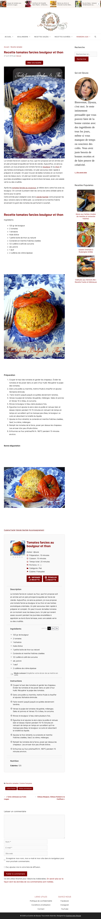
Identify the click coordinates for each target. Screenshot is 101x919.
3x (57, 628)
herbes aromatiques (25, 788)
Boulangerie (22, 37)
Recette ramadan (16, 47)
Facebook (65, 901)
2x (53, 628)
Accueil (8, 37)
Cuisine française (25, 783)
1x (49, 628)
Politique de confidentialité (41, 901)
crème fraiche (11, 788)
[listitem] (12, 4)
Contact (41, 909)
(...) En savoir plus (81, 172)
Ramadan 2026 (82, 37)
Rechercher (81, 59)
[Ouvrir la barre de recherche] (95, 37)
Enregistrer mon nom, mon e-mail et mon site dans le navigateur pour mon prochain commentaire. (35, 859)
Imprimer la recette (34, 578)
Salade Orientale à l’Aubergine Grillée (86, 251)
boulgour (46, 167)
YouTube (64, 909)
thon (57, 167)
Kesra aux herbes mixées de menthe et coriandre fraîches (86, 216)
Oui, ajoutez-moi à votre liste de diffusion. (23, 867)
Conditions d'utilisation (40, 905)
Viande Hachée (22, 530)
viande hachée (42, 197)
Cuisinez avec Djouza (73, 916)
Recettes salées (41, 37)
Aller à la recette (34, 63)
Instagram (64, 905)
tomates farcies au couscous (24, 188)
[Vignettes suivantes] (98, 4)
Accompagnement (36, 530)
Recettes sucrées (62, 37)
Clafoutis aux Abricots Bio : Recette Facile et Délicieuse (86, 281)
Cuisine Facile (9, 530)
